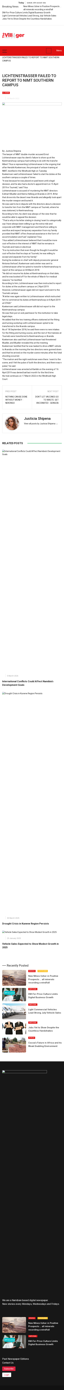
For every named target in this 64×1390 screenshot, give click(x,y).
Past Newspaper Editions (15, 1359)
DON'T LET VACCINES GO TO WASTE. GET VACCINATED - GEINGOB (47, 400)
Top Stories (42, 971)
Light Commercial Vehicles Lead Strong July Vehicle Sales (29, 15)
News (7, 93)
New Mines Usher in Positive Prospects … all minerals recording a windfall (43, 979)
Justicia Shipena (37, 419)
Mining (32, 971)
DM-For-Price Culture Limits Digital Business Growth (26, 12)
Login (6, 1375)
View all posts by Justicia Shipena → (41, 423)
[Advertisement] (46, 34)
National (33, 989)
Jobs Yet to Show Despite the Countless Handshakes (27, 19)
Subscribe (9, 1369)
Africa (31, 1038)
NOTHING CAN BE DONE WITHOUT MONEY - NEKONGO (16, 400)
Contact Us (8, 1362)
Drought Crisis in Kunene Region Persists (25, 923)
